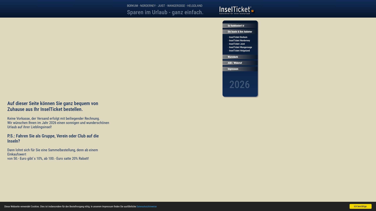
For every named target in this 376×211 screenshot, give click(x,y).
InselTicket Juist (237, 43)
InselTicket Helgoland (239, 50)
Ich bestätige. (360, 206)
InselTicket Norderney (239, 40)
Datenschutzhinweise (147, 206)
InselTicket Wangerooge (240, 47)
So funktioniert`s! (236, 25)
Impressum (233, 69)
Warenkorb (233, 57)
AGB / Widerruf (235, 63)
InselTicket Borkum (238, 37)
